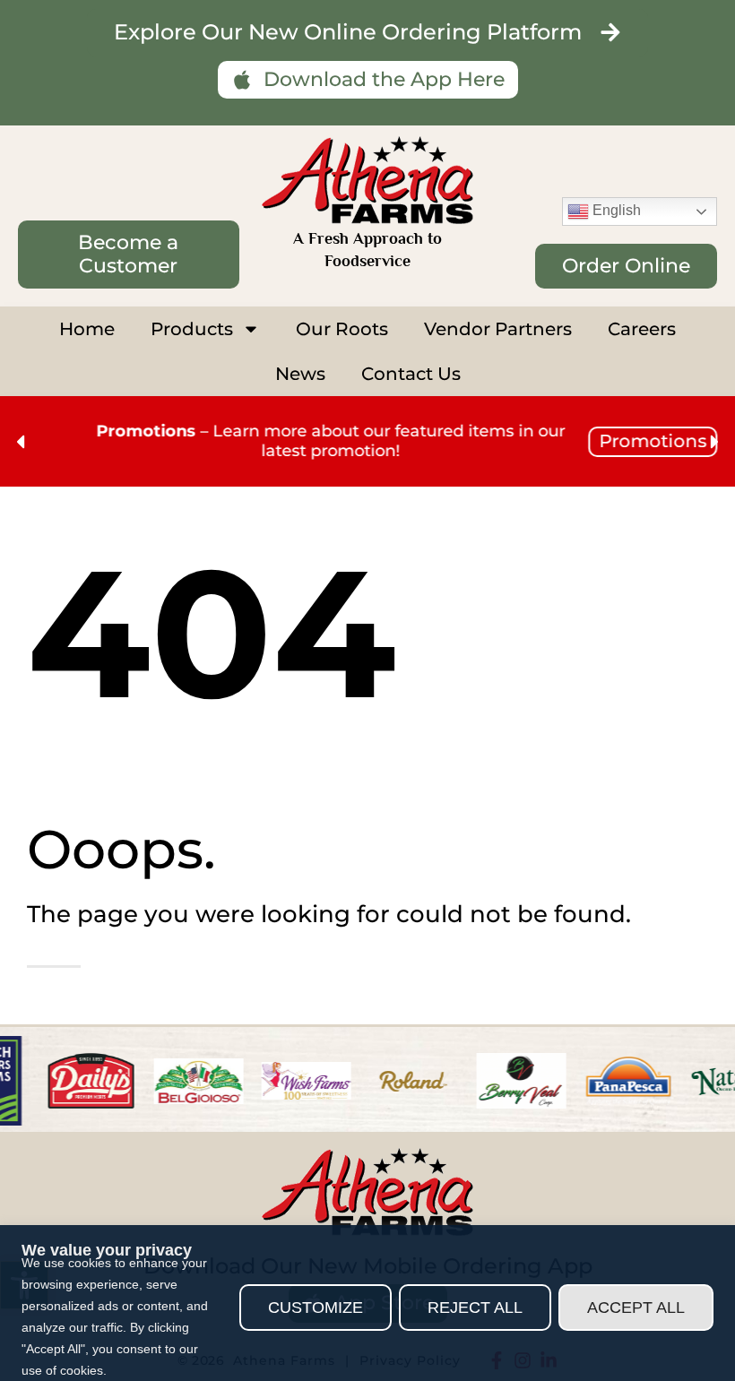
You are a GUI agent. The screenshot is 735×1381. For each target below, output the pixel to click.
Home (87, 329)
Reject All (475, 1307)
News (300, 373)
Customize (315, 1307)
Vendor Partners (498, 329)
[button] (20, 441)
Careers (642, 329)
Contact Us (411, 373)
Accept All (636, 1307)
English (615, 210)
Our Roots (342, 329)
